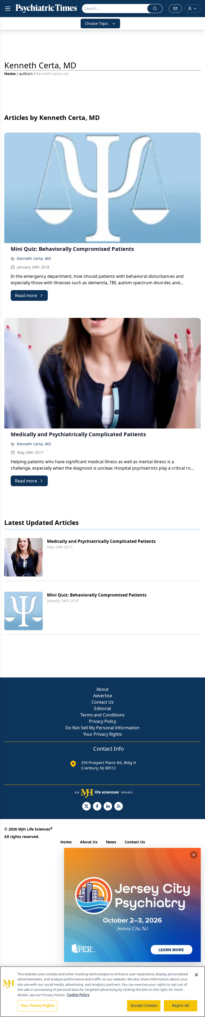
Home (9, 73)
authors (26, 73)
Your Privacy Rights (102, 734)
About (102, 689)
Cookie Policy (78, 994)
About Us (88, 841)
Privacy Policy (102, 721)
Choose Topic (96, 23)
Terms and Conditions (102, 715)
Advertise (102, 696)
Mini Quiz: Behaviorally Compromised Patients (97, 595)
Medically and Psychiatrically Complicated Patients (101, 541)
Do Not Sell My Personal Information (102, 728)
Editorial (102, 708)
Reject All (180, 1005)
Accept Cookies (144, 1005)
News (111, 841)
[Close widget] (194, 855)
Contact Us (103, 702)
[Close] (196, 975)
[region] (102, 991)
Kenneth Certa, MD (34, 258)
